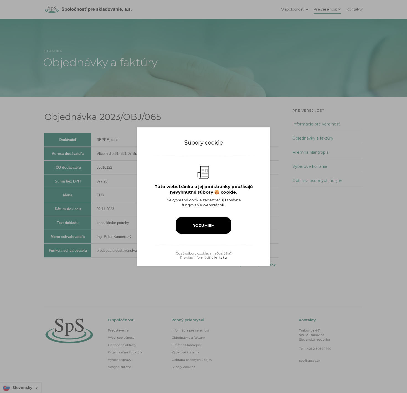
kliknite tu (219, 257)
